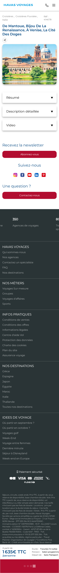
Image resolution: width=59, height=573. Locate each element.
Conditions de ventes (15, 319)
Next (52, 64)
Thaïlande (8, 401)
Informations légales (15, 329)
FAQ (5, 267)
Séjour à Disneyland (14, 453)
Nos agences (10, 257)
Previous (6, 64)
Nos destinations (13, 272)
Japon (6, 381)
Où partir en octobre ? (16, 427)
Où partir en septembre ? (18, 422)
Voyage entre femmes (16, 443)
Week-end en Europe (16, 458)
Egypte (7, 386)
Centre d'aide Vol (13, 335)
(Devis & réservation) (29, 566)
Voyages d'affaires (13, 298)
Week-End (9, 438)
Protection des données (17, 340)
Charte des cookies (14, 345)
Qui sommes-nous (14, 252)
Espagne (8, 376)
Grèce (6, 371)
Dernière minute (12, 448)
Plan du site (9, 350)
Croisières (7, 16)
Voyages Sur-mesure (15, 288)
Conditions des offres (15, 324)
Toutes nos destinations (17, 406)
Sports (6, 303)
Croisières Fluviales (26, 16)
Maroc (6, 391)
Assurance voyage (13, 355)
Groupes (7, 293)
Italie (5, 19)
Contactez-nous (29, 195)
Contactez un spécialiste (17, 262)
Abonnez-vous (29, 154)
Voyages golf (10, 433)
